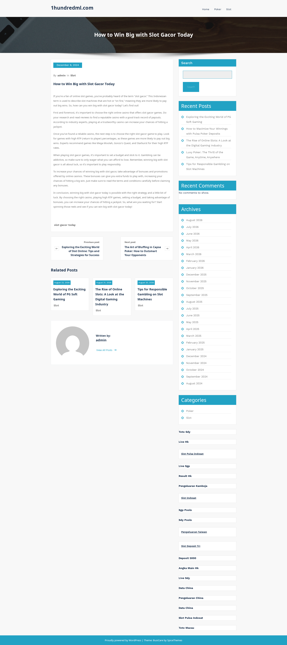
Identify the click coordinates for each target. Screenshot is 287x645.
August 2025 (194, 301)
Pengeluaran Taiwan (194, 531)
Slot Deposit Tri (190, 546)
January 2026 (195, 267)
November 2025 (196, 281)
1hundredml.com (72, 7)
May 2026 (192, 240)
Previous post (91, 242)
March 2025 (193, 335)
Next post (130, 242)
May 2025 (192, 322)
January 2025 (194, 349)
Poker (217, 9)
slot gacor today (65, 225)
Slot (228, 9)
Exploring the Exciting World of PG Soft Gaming (69, 294)
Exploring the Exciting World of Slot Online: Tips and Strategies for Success (80, 251)
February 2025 (195, 342)
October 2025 (195, 288)
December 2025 (196, 274)
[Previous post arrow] (56, 248)
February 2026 (195, 261)
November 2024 (196, 363)
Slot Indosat (188, 497)
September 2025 (196, 295)
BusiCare (158, 640)
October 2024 (195, 369)
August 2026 (194, 220)
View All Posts (104, 350)
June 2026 (193, 233)
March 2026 (193, 254)
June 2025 (192, 315)
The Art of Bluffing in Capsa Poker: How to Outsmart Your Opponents (143, 251)
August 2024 (194, 383)
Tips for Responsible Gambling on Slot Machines (152, 294)
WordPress (135, 640)
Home (205, 9)
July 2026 (192, 226)
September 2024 (197, 376)
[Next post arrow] (167, 248)
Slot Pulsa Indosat (192, 453)
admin (61, 75)
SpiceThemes (174, 640)
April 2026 (192, 247)
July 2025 (192, 308)
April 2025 (192, 329)
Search (186, 63)
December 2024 (196, 356)
